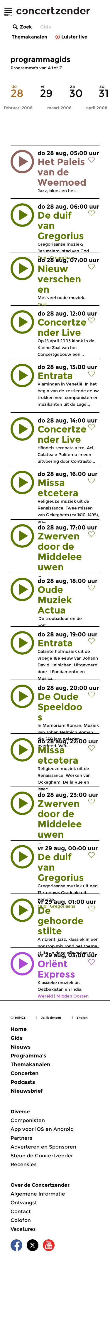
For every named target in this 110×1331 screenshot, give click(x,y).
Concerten (25, 1073)
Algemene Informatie (38, 1194)
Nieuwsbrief (27, 1091)
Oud (42, 304)
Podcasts (23, 1082)
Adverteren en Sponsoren (43, 1147)
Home (19, 1029)
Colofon (21, 1220)
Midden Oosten (72, 996)
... (67, 551)
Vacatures (23, 1229)
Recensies (24, 1164)
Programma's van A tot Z (36, 68)
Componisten (28, 1120)
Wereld (45, 996)
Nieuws (21, 1047)
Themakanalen (29, 37)
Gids (45, 27)
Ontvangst (24, 1203)
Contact (21, 1211)
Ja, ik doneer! (51, 1018)
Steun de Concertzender (42, 1156)
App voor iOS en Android (42, 1129)
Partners (21, 1138)
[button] (22, 161)
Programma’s (28, 1055)
